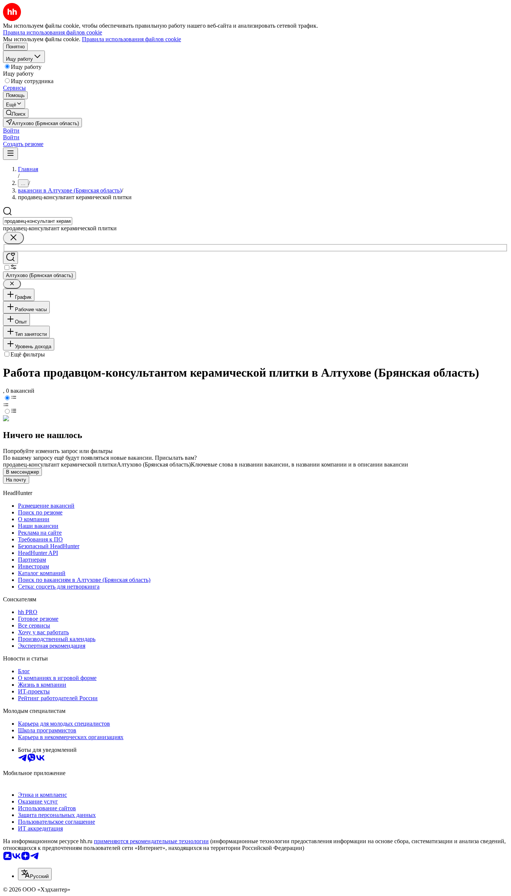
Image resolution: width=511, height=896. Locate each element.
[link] (15, 113)
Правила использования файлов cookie (131, 39)
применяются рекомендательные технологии (151, 841)
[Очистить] (13, 238)
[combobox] (37, 221)
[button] (11, 130)
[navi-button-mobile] (10, 154)
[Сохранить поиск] (10, 258)
